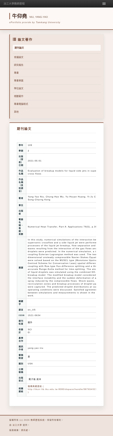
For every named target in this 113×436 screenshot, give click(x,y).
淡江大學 (17, 425)
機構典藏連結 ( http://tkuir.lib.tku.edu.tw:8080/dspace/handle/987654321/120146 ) (67, 389)
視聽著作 (18, 96)
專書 (16, 73)
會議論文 (18, 57)
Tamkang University (48, 22)
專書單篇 (18, 80)
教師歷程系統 (38, 420)
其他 (16, 112)
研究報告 (18, 65)
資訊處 (24, 430)
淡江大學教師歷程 (14, 3)
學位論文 (18, 88)
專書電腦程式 (21, 104)
